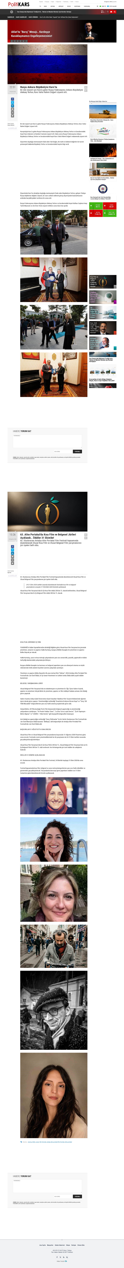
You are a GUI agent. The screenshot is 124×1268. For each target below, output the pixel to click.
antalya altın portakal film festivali (55, 1142)
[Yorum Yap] (12, 115)
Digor (52, 1)
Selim (72, 1)
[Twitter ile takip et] (60, 1257)
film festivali (43, 1142)
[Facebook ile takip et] (57, 1257)
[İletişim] (111, 12)
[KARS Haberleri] (40, 6)
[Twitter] (12, 102)
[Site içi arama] (114, 12)
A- (86, 90)
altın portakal (68, 1142)
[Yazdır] (12, 112)
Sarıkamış (65, 1)
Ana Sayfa (42, 1245)
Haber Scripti (60, 1261)
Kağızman (58, 1)
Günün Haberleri (60, 1245)
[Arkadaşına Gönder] (12, 109)
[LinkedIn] (12, 105)
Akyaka (41, 1)
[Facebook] (12, 99)
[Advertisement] (52, 107)
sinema (30, 1142)
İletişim (73, 1245)
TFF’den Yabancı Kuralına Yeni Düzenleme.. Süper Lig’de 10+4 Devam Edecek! (41, 12)
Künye (68, 1245)
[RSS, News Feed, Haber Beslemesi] (63, 1257)
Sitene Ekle (81, 1245)
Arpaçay (47, 1)
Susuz (77, 1)
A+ (86, 87)
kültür (33, 1142)
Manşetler (50, 1245)
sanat (37, 1142)
